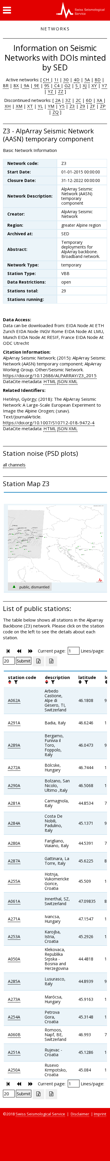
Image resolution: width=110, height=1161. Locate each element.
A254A (14, 1017)
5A (87, 79)
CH (46, 79)
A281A (14, 803)
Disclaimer (80, 1114)
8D (98, 79)
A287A (14, 861)
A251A (14, 1052)
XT (30, 106)
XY (94, 85)
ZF (92, 106)
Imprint (100, 1114)
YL (40, 106)
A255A (14, 881)
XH (8, 106)
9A (26, 85)
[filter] (15, 682)
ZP (103, 106)
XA (100, 100)
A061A (14, 901)
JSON (62, 381)
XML (73, 381)
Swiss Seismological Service (40, 1114)
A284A (14, 823)
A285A (14, 981)
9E (36, 85)
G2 (67, 85)
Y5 (62, 106)
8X (16, 85)
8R (6, 85)
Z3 (72, 106)
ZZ (60, 91)
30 (66, 79)
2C (78, 100)
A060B (14, 1034)
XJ (85, 85)
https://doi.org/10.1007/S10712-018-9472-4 (48, 422)
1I (56, 79)
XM (19, 106)
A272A (14, 767)
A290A (14, 785)
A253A (14, 936)
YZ (51, 91)
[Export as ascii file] (51, 661)
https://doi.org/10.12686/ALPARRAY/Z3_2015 (50, 375)
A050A (14, 959)
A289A (14, 745)
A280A (14, 843)
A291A (14, 723)
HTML (49, 381)
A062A (14, 700)
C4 (57, 85)
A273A (14, 999)
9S (46, 85)
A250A (14, 1070)
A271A (14, 919)
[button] (7, 10)
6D (89, 100)
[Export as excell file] (38, 661)
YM (51, 106)
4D (76, 79)
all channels (14, 465)
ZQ (56, 112)
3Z (68, 100)
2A (57, 100)
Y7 (104, 85)
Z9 (82, 106)
